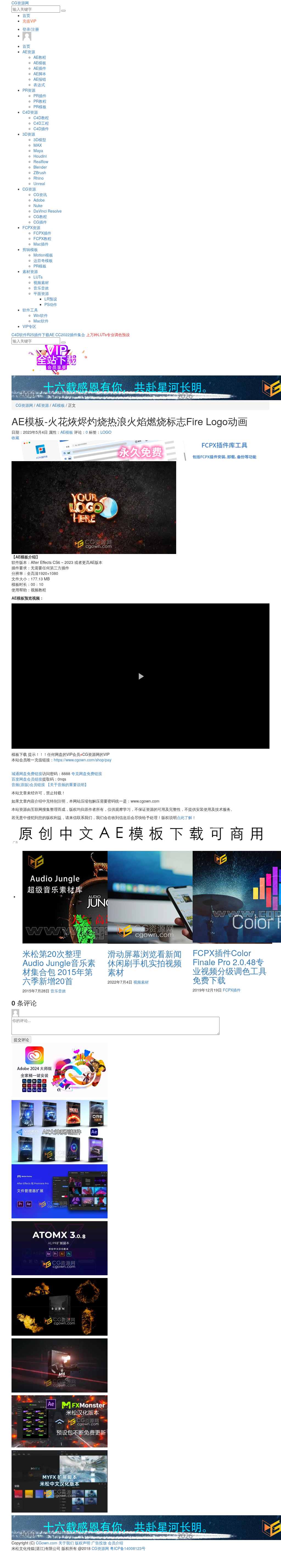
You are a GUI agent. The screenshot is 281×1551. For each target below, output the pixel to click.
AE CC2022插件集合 (67, 334)
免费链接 (27, 773)
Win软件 (40, 315)
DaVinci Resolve (47, 211)
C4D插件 (41, 128)
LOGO (105, 432)
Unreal (39, 183)
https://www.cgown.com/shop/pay (82, 759)
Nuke (38, 205)
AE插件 (39, 68)
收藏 (15, 437)
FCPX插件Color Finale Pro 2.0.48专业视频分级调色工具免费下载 (230, 966)
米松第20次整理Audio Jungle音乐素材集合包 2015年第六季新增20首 (59, 967)
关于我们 (66, 1543)
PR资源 (29, 90)
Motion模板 (43, 255)
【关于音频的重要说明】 (67, 784)
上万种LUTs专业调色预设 (108, 334)
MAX (37, 145)
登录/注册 (31, 29)
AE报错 (39, 79)
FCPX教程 (42, 238)
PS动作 (50, 304)
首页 (26, 15)
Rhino (38, 178)
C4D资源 (30, 112)
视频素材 (41, 282)
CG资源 (29, 189)
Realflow (40, 161)
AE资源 (29, 51)
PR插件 (39, 95)
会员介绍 (115, 1543)
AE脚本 (39, 73)
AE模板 (39, 62)
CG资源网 (20, 2)
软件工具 (30, 310)
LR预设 (50, 299)
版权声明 (82, 1543)
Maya (38, 150)
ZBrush (39, 172)
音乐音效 (41, 288)
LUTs (38, 277)
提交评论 (21, 1039)
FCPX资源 (31, 227)
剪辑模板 (30, 249)
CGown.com (46, 1543)
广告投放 (99, 1543)
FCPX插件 (42, 233)
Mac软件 (41, 321)
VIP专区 (29, 326)
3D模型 (39, 139)
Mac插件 (41, 244)
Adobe (39, 200)
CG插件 (40, 222)
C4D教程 (41, 117)
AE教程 (39, 57)
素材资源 (30, 271)
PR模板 (39, 106)
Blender (40, 167)
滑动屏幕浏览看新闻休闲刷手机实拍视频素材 (145, 963)
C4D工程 (41, 123)
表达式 (39, 84)
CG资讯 (40, 194)
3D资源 (29, 134)
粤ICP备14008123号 (127, 1548)
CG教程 (40, 216)
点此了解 (184, 817)
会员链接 (27, 779)
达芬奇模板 (43, 260)
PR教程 (39, 101)
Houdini (40, 156)
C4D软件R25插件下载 (30, 334)
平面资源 (41, 293)
